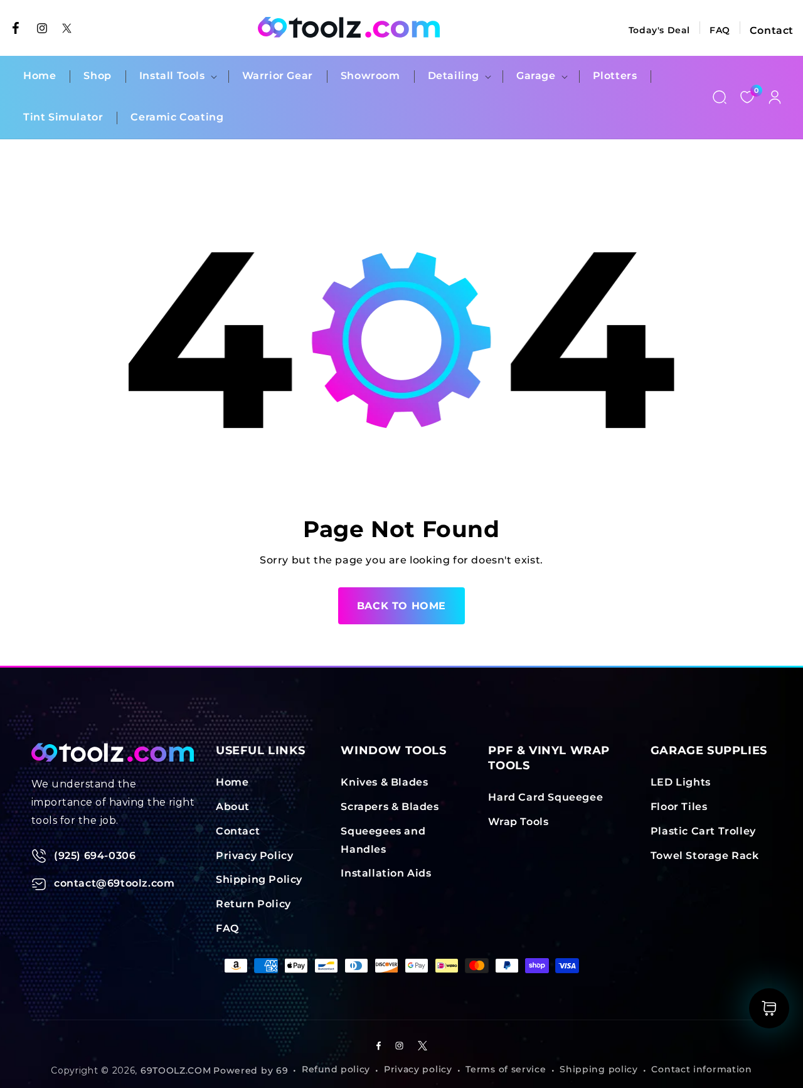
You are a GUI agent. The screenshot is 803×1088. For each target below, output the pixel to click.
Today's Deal (659, 30)
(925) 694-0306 (95, 855)
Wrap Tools (518, 822)
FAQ (720, 30)
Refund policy (336, 1069)
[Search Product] (719, 97)
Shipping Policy (259, 880)
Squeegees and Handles (383, 840)
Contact (772, 30)
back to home (401, 606)
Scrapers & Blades (390, 807)
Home (232, 782)
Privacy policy (418, 1069)
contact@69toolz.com (114, 883)
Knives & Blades (384, 782)
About (233, 807)
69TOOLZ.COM (176, 1070)
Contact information (701, 1069)
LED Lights (681, 782)
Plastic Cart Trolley (703, 831)
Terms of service (505, 1069)
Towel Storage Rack (705, 855)
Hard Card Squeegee (545, 797)
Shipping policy (599, 1069)
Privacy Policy (254, 855)
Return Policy (253, 904)
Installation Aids (386, 874)
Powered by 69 (250, 1070)
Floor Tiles (679, 807)
